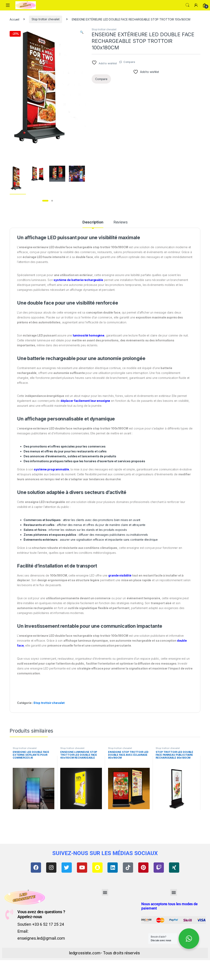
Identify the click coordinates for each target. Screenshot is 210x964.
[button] (81, 32)
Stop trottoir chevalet (45, 19)
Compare (129, 61)
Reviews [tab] (120, 222)
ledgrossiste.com (84, 952)
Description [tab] (92, 222)
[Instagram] (51, 867)
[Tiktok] (128, 867)
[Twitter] (67, 867)
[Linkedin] (112, 867)
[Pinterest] (143, 867)
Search (187, 5)
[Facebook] (36, 867)
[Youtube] (82, 867)
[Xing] (174, 867)
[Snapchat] (97, 867)
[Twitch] (159, 867)
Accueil (14, 19)
